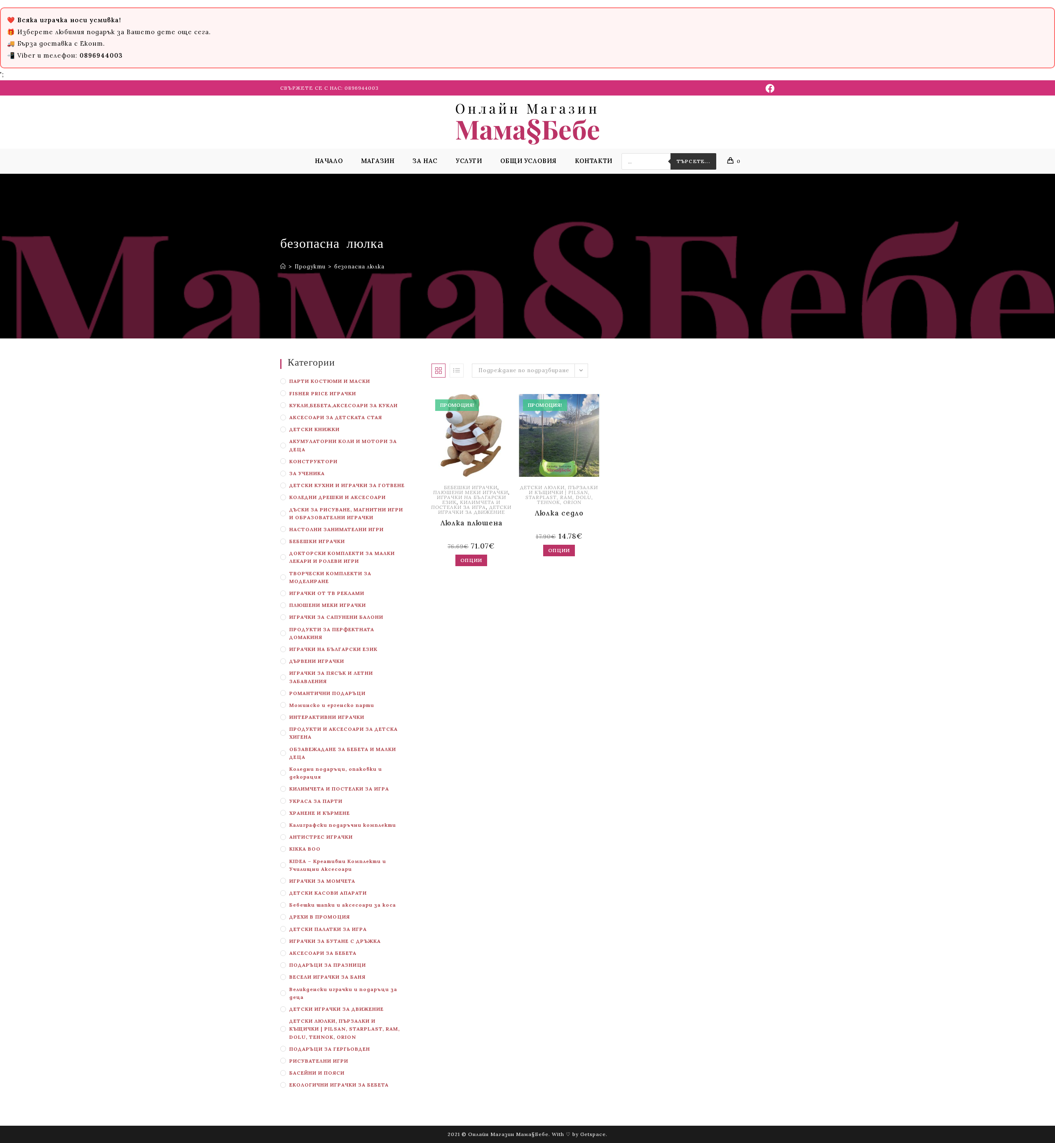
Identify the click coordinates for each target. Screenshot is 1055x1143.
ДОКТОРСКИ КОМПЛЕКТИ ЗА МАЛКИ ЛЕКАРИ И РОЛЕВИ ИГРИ (342, 557)
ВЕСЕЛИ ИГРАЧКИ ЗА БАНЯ (327, 977)
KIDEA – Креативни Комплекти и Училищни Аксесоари (337, 865)
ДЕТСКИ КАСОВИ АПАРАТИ (328, 893)
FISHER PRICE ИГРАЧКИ (322, 393)
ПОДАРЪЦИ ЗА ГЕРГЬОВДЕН (329, 1049)
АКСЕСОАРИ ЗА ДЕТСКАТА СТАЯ (335, 417)
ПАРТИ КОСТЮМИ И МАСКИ (329, 381)
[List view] (457, 371)
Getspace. (593, 1134)
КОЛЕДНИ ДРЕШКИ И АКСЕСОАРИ (337, 497)
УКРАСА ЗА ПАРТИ (315, 801)
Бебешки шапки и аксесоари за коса (342, 905)
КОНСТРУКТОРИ (313, 461)
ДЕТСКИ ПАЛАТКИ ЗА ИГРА (328, 929)
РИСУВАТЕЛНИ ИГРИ (318, 1061)
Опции (471, 560)
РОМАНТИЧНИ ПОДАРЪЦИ (327, 693)
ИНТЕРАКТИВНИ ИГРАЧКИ (326, 717)
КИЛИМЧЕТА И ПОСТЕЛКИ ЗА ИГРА (339, 789)
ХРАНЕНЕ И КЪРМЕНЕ (319, 813)
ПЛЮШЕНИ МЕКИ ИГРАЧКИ (327, 605)
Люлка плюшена (471, 522)
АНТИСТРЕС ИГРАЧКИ (321, 837)
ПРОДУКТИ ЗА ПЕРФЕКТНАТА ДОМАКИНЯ (331, 633)
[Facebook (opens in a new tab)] (769, 88)
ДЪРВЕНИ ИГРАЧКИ (316, 661)
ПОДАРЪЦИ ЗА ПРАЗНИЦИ (327, 965)
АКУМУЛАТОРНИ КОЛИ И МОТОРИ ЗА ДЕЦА (343, 445)
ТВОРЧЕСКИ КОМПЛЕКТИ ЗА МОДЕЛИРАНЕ (330, 577)
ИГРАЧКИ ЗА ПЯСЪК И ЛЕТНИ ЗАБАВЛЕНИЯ (331, 677)
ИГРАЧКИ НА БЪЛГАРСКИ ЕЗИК (333, 649)
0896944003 (362, 88)
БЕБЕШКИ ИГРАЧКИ (317, 541)
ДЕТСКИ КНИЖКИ (314, 429)
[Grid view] (438, 371)
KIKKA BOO (305, 849)
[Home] (283, 266)
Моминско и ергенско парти (331, 705)
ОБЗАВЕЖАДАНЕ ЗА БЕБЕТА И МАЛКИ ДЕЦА (342, 753)
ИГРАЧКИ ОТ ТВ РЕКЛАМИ (326, 593)
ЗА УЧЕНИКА (307, 473)
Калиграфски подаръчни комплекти (342, 825)
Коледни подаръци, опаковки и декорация (335, 773)
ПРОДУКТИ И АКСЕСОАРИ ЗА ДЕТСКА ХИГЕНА (343, 733)
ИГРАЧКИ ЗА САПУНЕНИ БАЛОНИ (336, 617)
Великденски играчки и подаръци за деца (343, 993)
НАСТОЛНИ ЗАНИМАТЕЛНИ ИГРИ (336, 529)
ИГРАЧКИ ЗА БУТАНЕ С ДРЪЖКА (335, 941)
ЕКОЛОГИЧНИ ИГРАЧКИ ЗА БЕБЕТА (339, 1085)
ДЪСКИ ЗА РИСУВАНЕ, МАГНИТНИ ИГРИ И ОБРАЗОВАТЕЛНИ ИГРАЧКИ (346, 513)
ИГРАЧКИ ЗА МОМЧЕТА (322, 881)
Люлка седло (559, 513)
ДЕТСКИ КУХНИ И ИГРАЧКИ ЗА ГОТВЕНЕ (347, 485)
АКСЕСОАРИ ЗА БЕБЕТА (322, 953)
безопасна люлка (359, 266)
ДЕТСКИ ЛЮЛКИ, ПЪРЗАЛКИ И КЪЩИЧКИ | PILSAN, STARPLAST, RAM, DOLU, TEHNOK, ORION (344, 1029)
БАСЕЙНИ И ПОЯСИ (317, 1073)
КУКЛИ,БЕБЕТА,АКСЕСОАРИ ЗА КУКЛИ (343, 405)
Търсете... (693, 161)
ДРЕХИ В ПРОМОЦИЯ (319, 917)
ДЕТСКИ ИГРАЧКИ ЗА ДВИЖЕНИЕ (336, 1009)
